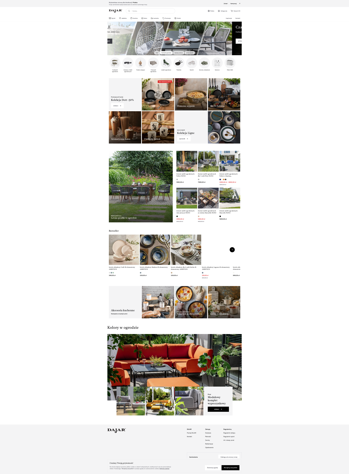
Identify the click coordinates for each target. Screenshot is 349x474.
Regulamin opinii (228, 437)
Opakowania (209, 447)
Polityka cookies (164, 468)
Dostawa (208, 433)
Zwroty (207, 440)
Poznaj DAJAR (191, 433)
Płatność (208, 437)
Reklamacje (209, 444)
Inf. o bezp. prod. (228, 440)
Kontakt (237, 18)
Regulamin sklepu (229, 433)
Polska (212, 11)
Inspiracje (229, 18)
